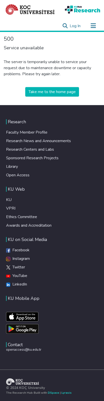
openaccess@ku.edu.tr (23, 349)
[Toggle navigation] (93, 26)
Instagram (20, 258)
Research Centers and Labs (30, 149)
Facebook (20, 250)
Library (12, 166)
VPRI (10, 208)
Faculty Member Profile (26, 132)
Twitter (17, 267)
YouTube (18, 275)
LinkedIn (18, 284)
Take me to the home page (52, 92)
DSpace (53, 393)
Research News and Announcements (38, 141)
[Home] (30, 9)
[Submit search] (65, 26)
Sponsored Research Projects (32, 158)
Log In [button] (75, 26)
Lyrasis (66, 393)
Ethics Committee (21, 217)
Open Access (18, 175)
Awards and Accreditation (28, 225)
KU (9, 200)
